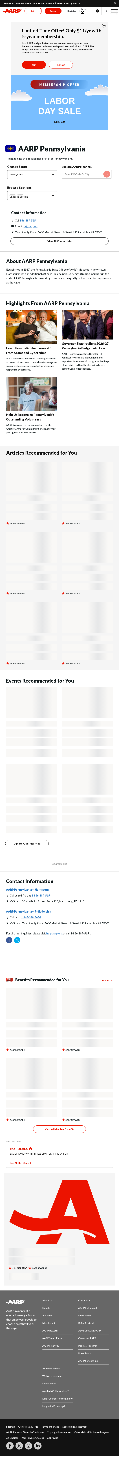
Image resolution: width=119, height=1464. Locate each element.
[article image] (31, 343)
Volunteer (47, 1315)
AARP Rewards (50, 1330)
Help (97, 10)
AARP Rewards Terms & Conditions (25, 1432)
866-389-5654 (28, 220)
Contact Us (84, 1300)
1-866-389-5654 (41, 895)
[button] (106, 11)
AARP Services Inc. (88, 1360)
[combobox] (87, 174)
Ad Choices (12, 1437)
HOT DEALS (19, 1149)
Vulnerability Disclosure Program (91, 1432)
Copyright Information (59, 1432)
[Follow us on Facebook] (9, 940)
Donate (46, 1307)
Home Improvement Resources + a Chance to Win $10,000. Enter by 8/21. (41, 3)
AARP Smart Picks (52, 1338)
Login (84, 9)
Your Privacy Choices (32, 1437)
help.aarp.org (54, 933)
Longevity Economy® (53, 1406)
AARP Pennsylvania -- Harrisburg (27, 889)
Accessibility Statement (74, 1426)
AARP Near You (50, 1345)
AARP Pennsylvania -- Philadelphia (28, 911)
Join (34, 64)
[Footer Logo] (21, 1302)
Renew (61, 64)
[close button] (103, 25)
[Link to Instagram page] (28, 1446)
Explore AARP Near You (77, 166)
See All (105, 980)
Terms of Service (50, 1426)
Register (71, 11)
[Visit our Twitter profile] (17, 940)
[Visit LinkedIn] (38, 1446)
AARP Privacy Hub (28, 1426)
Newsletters (84, 1315)
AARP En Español (87, 1307)
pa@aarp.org (30, 226)
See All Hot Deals (19, 1162)
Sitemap (10, 1426)
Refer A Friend (86, 1322)
